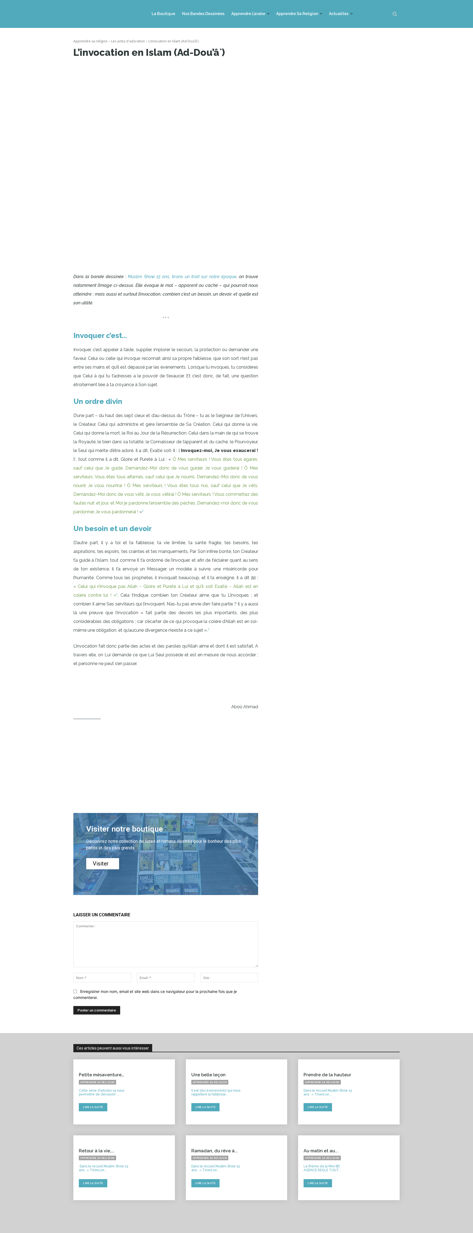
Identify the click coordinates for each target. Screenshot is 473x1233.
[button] (395, 14)
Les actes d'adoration (128, 41)
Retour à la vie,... (96, 1150)
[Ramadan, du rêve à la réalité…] (267, 1167)
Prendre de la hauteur (327, 1074)
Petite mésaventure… (101, 1074)
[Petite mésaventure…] (154, 1091)
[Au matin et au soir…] (379, 1167)
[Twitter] (130, 69)
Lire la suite (93, 1107)
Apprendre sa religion (90, 41)
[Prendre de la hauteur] (379, 1091)
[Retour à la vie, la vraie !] (154, 1167)
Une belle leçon (208, 1074)
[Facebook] (118, 69)
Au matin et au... (321, 1150)
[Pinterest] (143, 69)
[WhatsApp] (156, 69)
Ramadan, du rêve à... (214, 1150)
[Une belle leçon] (267, 1091)
